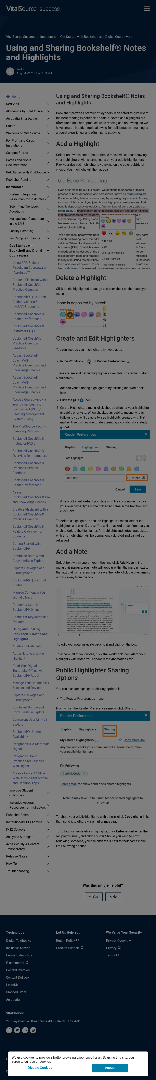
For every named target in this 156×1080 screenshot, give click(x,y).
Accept (110, 1068)
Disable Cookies (40, 1068)
